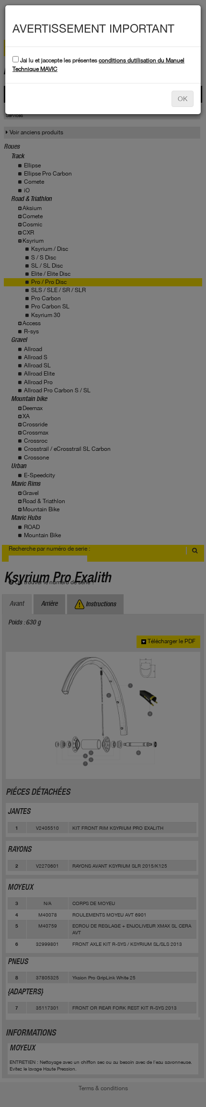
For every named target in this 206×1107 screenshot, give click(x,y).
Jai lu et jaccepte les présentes (98, 64)
